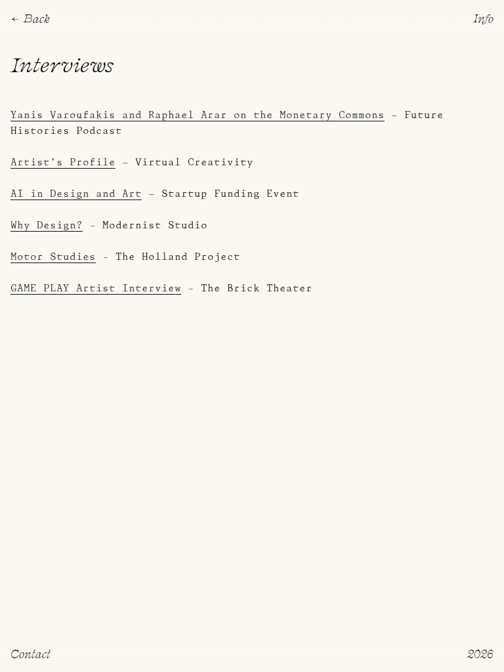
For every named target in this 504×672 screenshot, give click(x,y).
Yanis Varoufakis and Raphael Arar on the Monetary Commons (197, 115)
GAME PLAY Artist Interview (95, 289)
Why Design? (46, 225)
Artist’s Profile (63, 163)
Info (483, 18)
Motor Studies (53, 257)
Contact (30, 653)
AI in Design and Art (76, 194)
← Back (30, 18)
